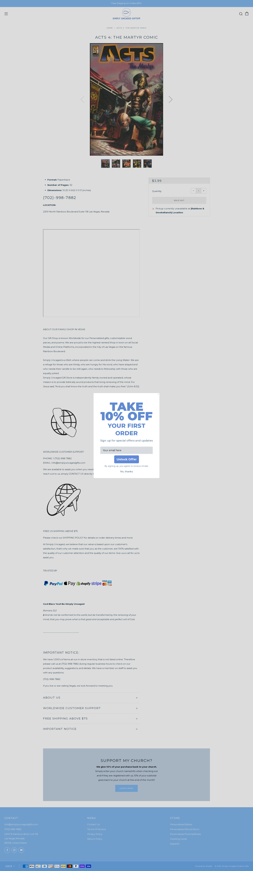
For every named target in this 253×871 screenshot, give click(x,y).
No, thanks (126, 471)
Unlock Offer (127, 459)
